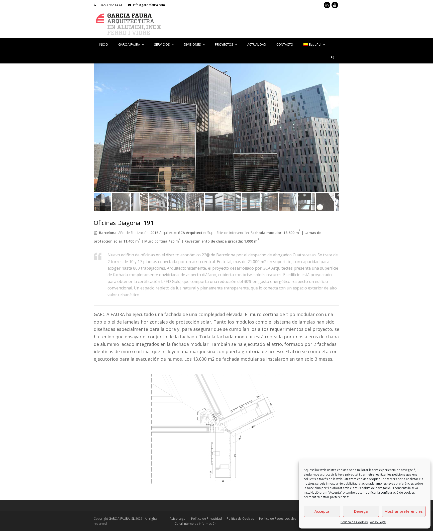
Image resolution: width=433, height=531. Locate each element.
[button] (98, 131)
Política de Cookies (354, 522)
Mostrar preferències (403, 511)
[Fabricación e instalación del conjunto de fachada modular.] (216, 127)
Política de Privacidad (206, 518)
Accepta (321, 511)
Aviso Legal (378, 522)
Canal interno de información (195, 523)
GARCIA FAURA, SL (122, 518)
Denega (361, 511)
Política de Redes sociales (277, 518)
